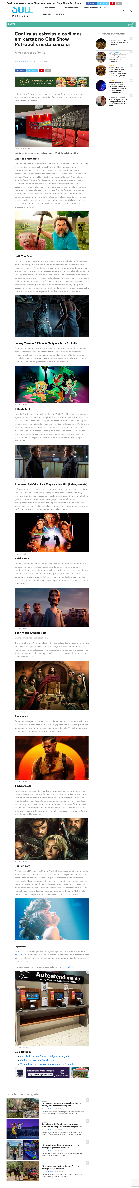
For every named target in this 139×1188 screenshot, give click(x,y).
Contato (60, 14)
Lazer (60, 8)
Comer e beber (49, 8)
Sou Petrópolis (26, 62)
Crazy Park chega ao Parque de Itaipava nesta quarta (45, 1056)
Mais (105, 8)
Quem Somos (48, 14)
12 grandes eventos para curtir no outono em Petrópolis (47, 1064)
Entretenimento (72, 8)
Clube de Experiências (91, 8)
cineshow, (19, 955)
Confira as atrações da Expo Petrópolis (38, 1060)
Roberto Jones (49, 1109)
